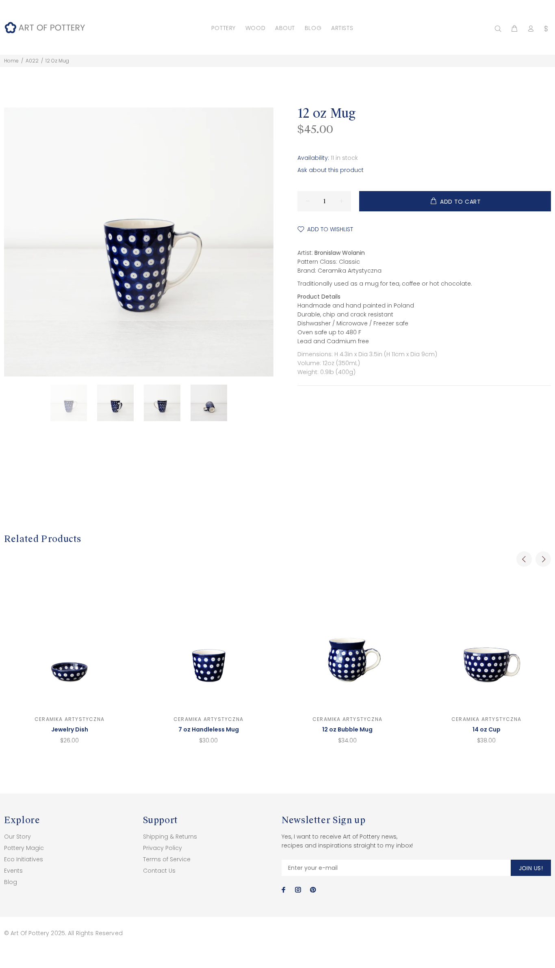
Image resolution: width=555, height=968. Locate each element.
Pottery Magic (24, 848)
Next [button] (543, 559)
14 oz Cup (487, 729)
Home (11, 60)
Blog (10, 882)
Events (13, 871)
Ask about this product (330, 170)
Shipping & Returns (170, 836)
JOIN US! (531, 868)
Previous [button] (524, 559)
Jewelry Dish (69, 729)
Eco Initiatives (23, 859)
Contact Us (159, 871)
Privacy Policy (162, 848)
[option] (73, 403)
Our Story (17, 836)
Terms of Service (167, 859)
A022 (32, 60)
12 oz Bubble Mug (347, 729)
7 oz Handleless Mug (208, 729)
